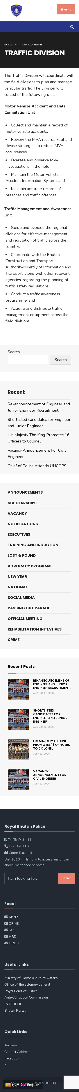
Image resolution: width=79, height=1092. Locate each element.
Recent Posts (21, 666)
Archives (11, 1045)
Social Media (21, 597)
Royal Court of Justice (21, 991)
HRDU (14, 943)
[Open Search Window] (72, 26)
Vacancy (17, 513)
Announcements (25, 492)
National (17, 587)
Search (14, 351)
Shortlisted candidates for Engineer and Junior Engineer (50, 716)
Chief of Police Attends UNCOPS (37, 465)
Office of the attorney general (27, 984)
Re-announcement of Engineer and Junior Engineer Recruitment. (52, 684)
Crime (14, 639)
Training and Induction (33, 545)
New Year (17, 576)
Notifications (23, 524)
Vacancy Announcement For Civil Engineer (49, 775)
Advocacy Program (29, 566)
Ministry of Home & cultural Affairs (31, 978)
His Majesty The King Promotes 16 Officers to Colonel (51, 745)
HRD (12, 936)
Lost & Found (22, 555)
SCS (12, 930)
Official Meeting (25, 618)
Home (8, 44)
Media (13, 917)
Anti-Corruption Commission (26, 997)
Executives (19, 534)
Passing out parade (29, 608)
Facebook (11, 1058)
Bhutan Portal (14, 1010)
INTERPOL (13, 1004)
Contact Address (17, 1051)
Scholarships (22, 503)
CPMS (13, 923)
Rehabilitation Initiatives (35, 629)
